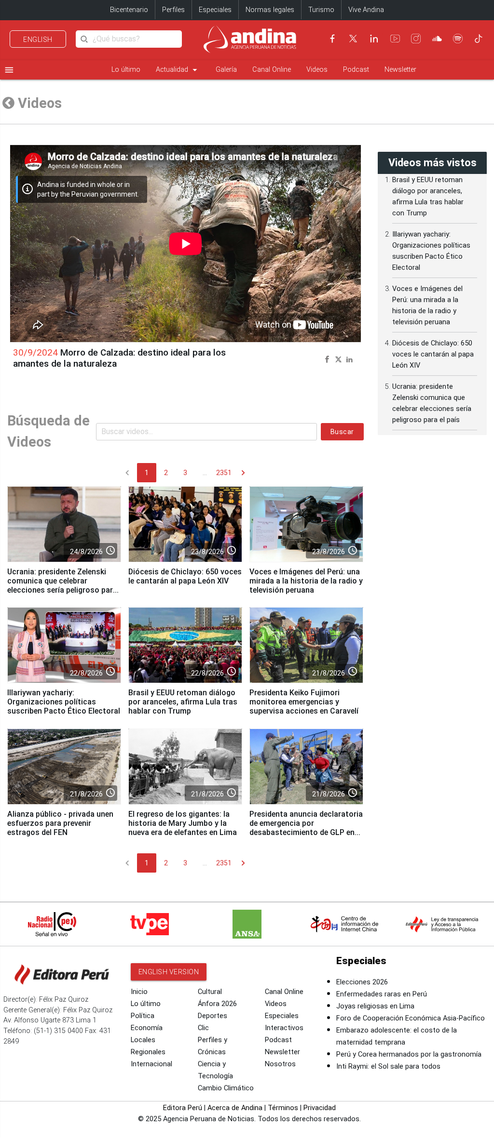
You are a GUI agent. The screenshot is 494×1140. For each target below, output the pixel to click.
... (205, 473)
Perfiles (173, 10)
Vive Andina (366, 10)
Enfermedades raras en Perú (381, 994)
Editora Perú (182, 1108)
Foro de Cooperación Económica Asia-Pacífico (410, 1018)
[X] (353, 38)
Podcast (356, 70)
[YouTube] (395, 38)
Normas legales (270, 10)
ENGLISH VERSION (168, 972)
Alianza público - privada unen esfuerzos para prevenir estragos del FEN (60, 823)
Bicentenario (129, 10)
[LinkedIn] (374, 38)
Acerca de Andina (234, 1108)
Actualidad (178, 70)
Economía (147, 1028)
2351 (224, 473)
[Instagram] (415, 38)
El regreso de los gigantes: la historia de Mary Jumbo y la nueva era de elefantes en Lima (182, 823)
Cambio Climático (226, 1088)
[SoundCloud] (437, 38)
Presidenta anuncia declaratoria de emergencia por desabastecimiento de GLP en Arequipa (306, 827)
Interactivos (284, 1028)
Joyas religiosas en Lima (375, 1006)
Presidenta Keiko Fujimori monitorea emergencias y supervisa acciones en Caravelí (303, 702)
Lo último (125, 70)
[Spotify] (457, 38)
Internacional (151, 1064)
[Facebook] (332, 38)
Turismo (321, 10)
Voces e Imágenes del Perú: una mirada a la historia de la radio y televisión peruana (306, 581)
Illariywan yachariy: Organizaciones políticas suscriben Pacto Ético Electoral (63, 702)
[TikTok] (478, 38)
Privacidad (319, 1108)
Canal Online (271, 70)
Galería (226, 70)
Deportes (212, 1016)
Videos (317, 70)
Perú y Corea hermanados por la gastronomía (408, 1054)
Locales (143, 1040)
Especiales (215, 10)
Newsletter (400, 70)
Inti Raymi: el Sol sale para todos (388, 1066)
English (38, 39)
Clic (203, 1028)
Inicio (139, 992)
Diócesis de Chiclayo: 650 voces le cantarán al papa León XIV (185, 576)
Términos (283, 1108)
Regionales (148, 1052)
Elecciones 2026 (362, 982)
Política (142, 1016)
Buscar (342, 432)
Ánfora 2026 (217, 1004)
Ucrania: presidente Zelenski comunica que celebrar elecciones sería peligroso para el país (62, 585)
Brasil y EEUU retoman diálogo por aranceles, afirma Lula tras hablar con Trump (182, 702)
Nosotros (280, 1064)
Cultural (210, 992)
